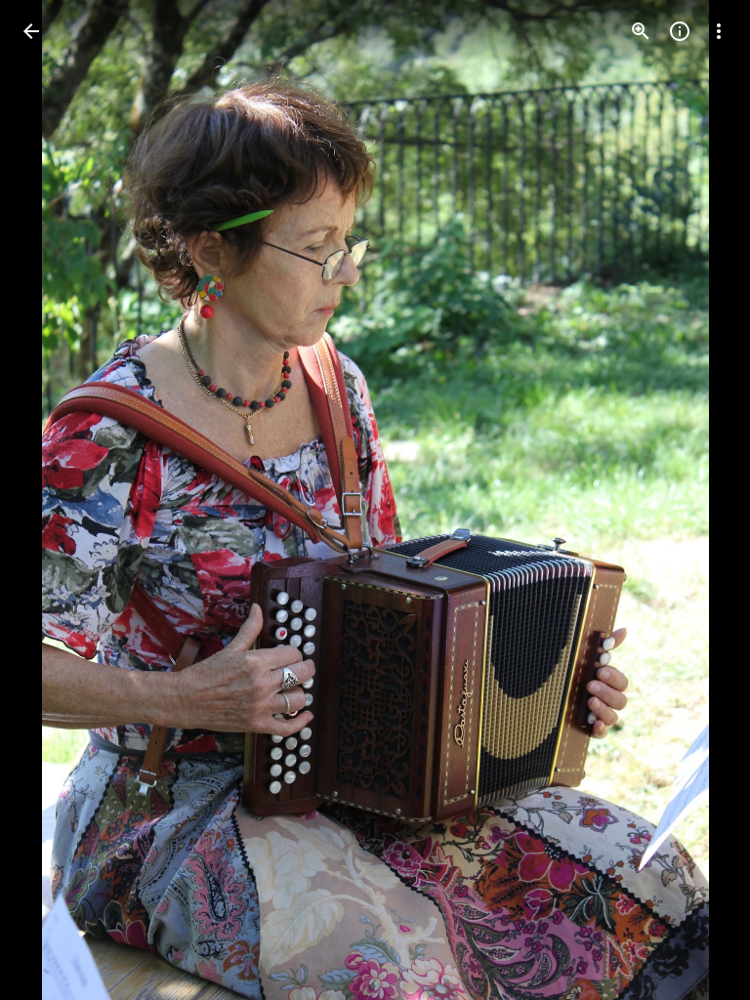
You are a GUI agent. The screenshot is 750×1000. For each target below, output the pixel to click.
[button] (54, 500)
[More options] (718, 31)
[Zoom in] (640, 31)
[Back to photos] (31, 31)
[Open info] (679, 31)
